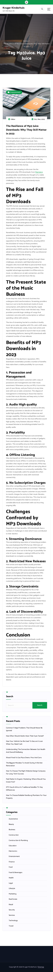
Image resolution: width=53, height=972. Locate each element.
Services (12, 915)
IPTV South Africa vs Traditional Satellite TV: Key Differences (24, 789)
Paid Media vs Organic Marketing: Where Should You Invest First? (26, 780)
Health (11, 878)
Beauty (11, 824)
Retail (11, 904)
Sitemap (41, 967)
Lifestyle (12, 888)
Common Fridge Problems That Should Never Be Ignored (24, 729)
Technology (13, 920)
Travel (11, 926)
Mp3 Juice (39, 172)
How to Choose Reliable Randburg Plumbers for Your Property (26, 797)
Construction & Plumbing (18, 840)
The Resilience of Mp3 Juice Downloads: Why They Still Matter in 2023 (26, 45)
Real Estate (13, 899)
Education (13, 845)
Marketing (12, 894)
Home (25, 41)
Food (11, 867)
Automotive (13, 819)
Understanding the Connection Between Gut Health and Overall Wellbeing (25, 751)
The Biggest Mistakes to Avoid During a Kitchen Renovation (24, 764)
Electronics (13, 851)
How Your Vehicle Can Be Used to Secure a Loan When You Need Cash (24, 743)
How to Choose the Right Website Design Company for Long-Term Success (25, 772)
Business (12, 829)
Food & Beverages (15, 872)
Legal (11, 883)
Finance (12, 862)
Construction (14, 835)
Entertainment (15, 92)
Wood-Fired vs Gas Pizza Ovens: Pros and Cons (24, 757)
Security (12, 910)
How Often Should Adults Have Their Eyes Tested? (25, 736)
